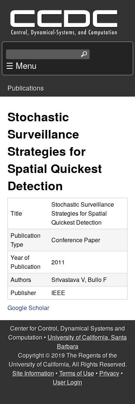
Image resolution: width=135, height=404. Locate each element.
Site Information (33, 373)
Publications (26, 87)
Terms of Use (76, 373)
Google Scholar (28, 307)
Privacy (109, 373)
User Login (67, 382)
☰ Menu (21, 65)
